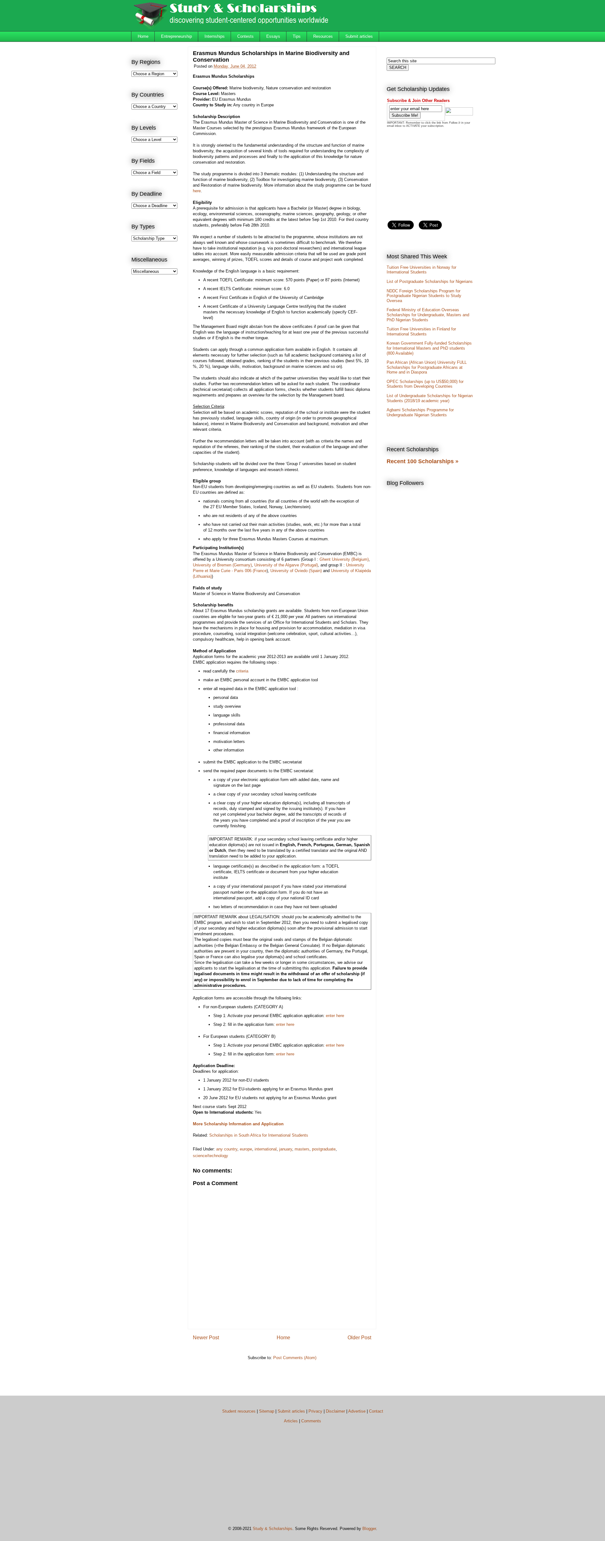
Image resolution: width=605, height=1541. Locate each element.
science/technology (210, 1155)
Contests (245, 36)
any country (226, 1149)
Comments (311, 1421)
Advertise (357, 1411)
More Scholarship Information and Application (238, 1124)
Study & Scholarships (272, 1528)
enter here (335, 1015)
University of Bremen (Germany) (222, 565)
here (197, 190)
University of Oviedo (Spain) (296, 570)
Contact (376, 1411)
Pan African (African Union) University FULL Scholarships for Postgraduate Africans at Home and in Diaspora (427, 367)
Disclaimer (335, 1411)
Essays (273, 36)
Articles (291, 1421)
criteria (242, 671)
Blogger (369, 1528)
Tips (297, 36)
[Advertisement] (156, 382)
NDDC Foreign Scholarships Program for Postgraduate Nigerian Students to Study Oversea (424, 296)
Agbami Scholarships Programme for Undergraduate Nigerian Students (420, 412)
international (266, 1149)
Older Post (359, 1337)
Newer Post (206, 1337)
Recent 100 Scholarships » (422, 461)
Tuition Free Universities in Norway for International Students (421, 270)
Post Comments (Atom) (294, 1357)
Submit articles (359, 36)
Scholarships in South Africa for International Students (258, 1135)
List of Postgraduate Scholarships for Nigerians (430, 281)
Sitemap (266, 1411)
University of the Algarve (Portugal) (286, 565)
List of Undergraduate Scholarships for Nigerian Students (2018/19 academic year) (430, 398)
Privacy (315, 1411)
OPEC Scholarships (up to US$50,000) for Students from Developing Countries (425, 384)
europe (246, 1149)
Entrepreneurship (176, 36)
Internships (215, 36)
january (285, 1149)
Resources (323, 36)
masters (302, 1149)
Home (143, 36)
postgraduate (324, 1149)
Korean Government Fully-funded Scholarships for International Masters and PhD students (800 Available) (429, 348)
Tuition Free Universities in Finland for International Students (421, 331)
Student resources (239, 1411)
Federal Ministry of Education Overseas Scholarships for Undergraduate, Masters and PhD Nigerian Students (428, 314)
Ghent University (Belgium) (344, 559)
